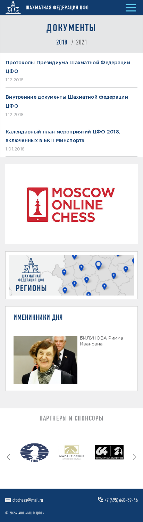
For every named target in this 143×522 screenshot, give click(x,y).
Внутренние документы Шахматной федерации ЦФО (67, 101)
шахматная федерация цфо (56, 7)
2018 (61, 42)
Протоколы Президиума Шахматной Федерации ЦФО (68, 67)
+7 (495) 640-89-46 (121, 500)
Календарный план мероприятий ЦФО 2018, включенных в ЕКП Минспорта (63, 136)
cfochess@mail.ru (27, 500)
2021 (81, 42)
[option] (34, 453)
